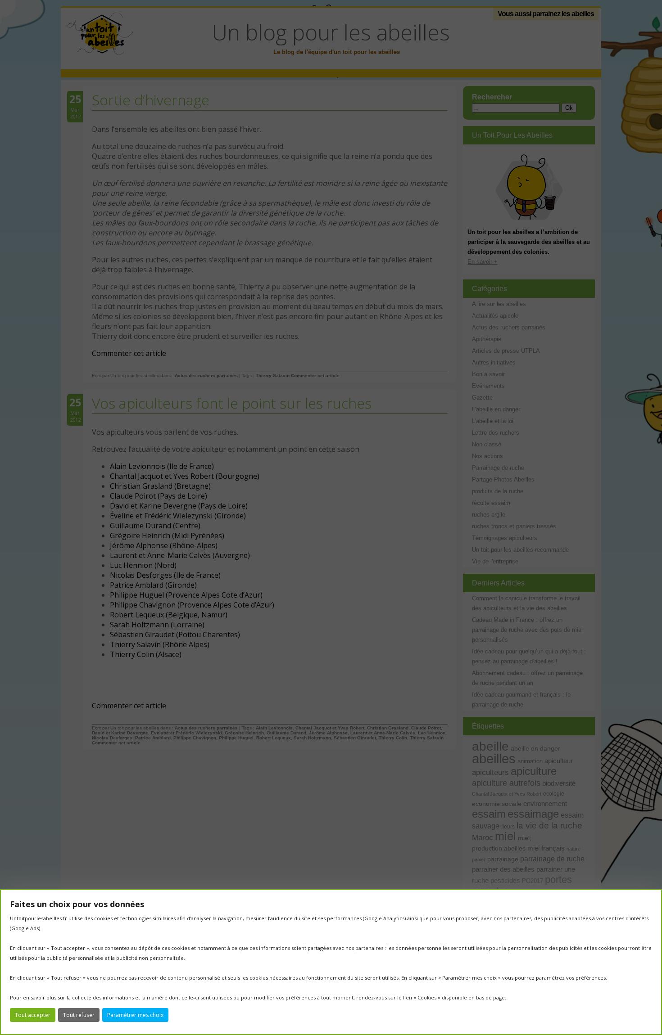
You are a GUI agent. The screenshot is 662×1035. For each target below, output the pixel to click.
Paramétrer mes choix (135, 1015)
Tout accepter (32, 1015)
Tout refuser (79, 1015)
